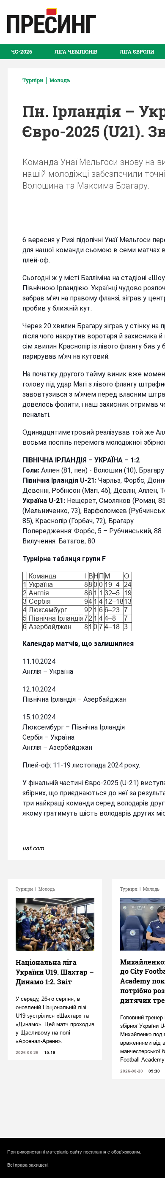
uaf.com (33, 848)
